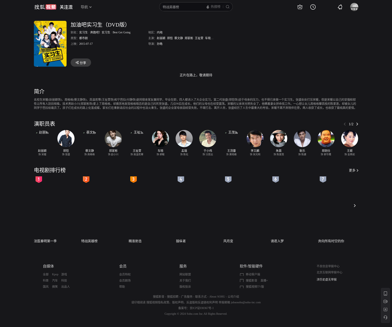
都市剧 (83, 38)
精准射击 (135, 241)
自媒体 (48, 266)
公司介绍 (233, 296)
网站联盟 (185, 274)
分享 (83, 63)
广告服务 (187, 296)
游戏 (64, 274)
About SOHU (217, 296)
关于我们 (185, 280)
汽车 (55, 280)
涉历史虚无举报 (327, 279)
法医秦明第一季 (45, 241)
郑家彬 (189, 38)
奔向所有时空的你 (331, 241)
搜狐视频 (45, 7)
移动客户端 (253, 274)
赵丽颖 (161, 38)
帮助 (122, 286)
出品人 (65, 286)
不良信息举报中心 (328, 266)
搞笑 (55, 286)
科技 (64, 280)
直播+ (264, 280)
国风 (46, 286)
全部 (46, 274)
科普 (46, 280)
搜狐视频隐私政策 (157, 302)
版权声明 (178, 302)
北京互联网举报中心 (329, 272)
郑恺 (170, 38)
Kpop (55, 274)
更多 (352, 170)
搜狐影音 (251, 280)
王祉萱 (199, 38)
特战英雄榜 (89, 241)
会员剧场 (125, 280)
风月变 (228, 241)
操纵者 (181, 241)
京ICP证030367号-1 (202, 308)
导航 (84, 7)
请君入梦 (277, 241)
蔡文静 (178, 38)
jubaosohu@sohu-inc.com (246, 302)
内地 (160, 32)
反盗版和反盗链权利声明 (202, 302)
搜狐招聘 (172, 296)
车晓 (208, 38)
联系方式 (201, 296)
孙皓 (160, 43)
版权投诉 (185, 286)
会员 (123, 266)
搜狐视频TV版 (255, 286)
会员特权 (125, 274)
